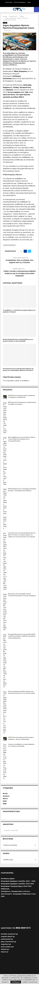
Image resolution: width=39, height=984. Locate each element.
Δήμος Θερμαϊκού (9, 245)
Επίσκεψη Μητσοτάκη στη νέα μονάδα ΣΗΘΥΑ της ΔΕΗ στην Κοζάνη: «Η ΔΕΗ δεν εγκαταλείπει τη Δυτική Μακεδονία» (21, 636)
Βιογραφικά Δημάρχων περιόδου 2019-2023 (17, 883)
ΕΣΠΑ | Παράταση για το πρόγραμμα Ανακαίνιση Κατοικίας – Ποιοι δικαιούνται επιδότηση (22, 490)
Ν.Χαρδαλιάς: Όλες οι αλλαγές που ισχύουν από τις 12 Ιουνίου (19, 261)
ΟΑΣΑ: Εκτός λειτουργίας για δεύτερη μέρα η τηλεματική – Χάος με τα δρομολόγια (21, 738)
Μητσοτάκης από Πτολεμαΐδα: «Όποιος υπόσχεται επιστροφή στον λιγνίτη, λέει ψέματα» (22, 595)
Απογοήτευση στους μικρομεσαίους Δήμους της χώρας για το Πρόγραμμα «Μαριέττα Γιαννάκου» (18, 369)
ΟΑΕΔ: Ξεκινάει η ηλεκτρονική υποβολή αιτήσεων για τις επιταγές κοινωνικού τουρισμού (19, 273)
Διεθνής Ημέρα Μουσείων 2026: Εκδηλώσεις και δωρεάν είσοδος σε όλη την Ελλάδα (18, 340)
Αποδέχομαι (16, 982)
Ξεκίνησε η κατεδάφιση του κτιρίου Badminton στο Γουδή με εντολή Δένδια (21, 745)
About (29, 2)
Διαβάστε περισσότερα (29, 982)
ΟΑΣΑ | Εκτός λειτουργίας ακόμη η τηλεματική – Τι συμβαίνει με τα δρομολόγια (22, 396)
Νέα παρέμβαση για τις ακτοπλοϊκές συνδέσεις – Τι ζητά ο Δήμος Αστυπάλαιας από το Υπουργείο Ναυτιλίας (22, 439)
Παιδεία (5, 22)
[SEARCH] (34, 830)
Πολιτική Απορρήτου (20, 2)
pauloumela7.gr (7, 940)
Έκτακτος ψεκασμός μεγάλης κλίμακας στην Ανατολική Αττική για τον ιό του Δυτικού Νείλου (21, 692)
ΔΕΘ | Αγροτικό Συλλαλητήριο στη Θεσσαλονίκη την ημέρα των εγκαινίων (22, 403)
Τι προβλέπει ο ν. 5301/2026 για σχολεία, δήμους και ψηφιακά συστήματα (19, 311)
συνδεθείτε (25, 380)
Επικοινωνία (9, 2)
